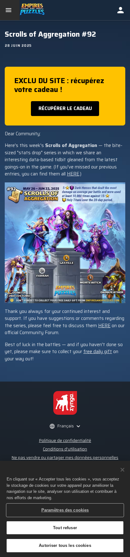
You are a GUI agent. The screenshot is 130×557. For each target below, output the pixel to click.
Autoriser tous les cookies (65, 545)
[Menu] (10, 10)
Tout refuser (65, 527)
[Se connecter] (120, 10)
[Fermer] (122, 470)
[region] (65, 509)
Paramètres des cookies (65, 510)
